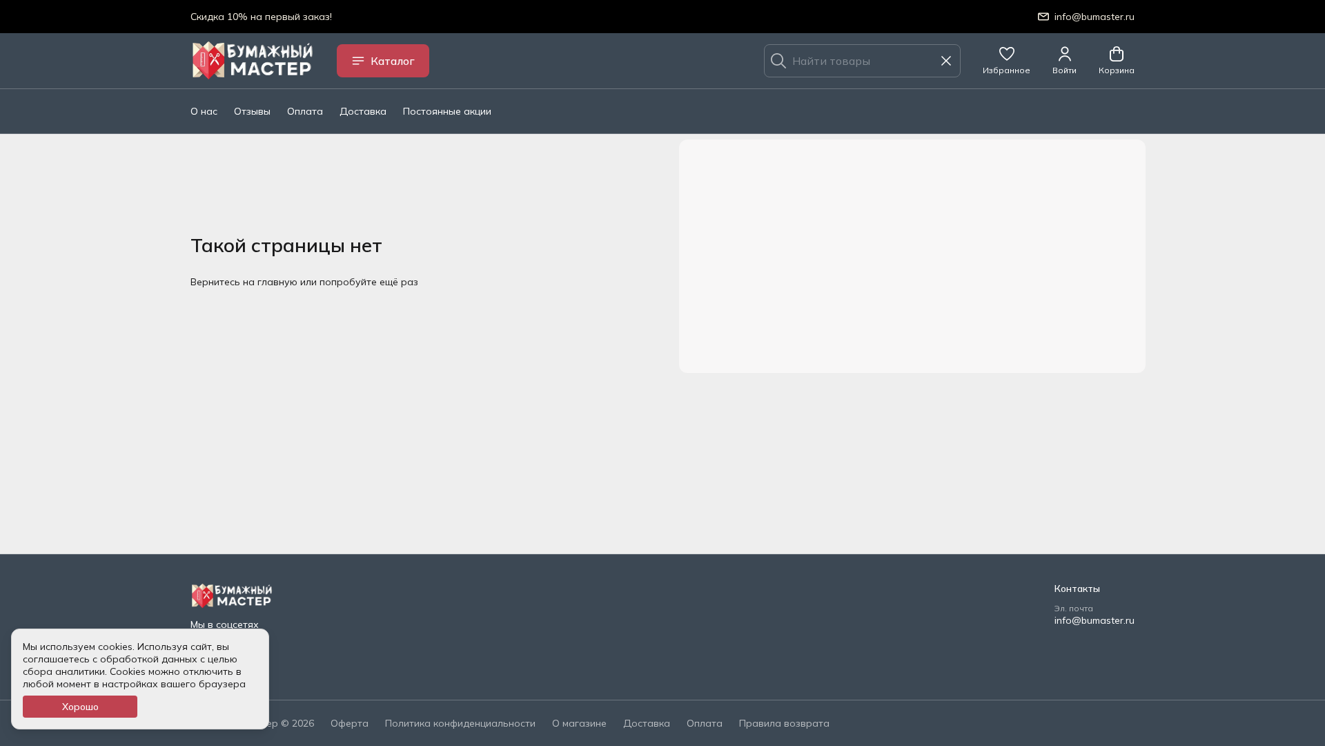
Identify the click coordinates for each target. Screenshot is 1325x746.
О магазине (579, 723)
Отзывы (252, 111)
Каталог (393, 61)
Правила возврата (784, 723)
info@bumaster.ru (1094, 620)
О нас (203, 111)
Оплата (305, 111)
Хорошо (80, 706)
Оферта (350, 723)
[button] (1006, 61)
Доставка (363, 111)
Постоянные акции (447, 111)
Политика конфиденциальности (460, 723)
